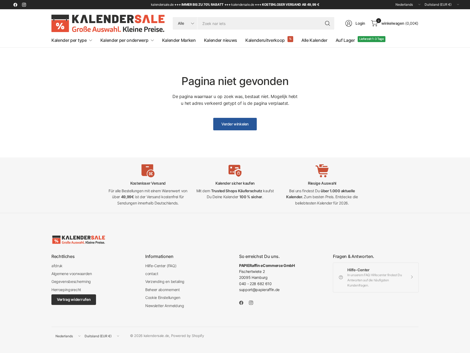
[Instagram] (24, 4)
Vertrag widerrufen (74, 299)
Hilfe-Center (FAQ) (160, 265)
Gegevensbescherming (71, 281)
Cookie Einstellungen (162, 297)
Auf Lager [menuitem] (345, 40)
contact (151, 273)
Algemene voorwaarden (71, 273)
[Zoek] (327, 23)
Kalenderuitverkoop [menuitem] (265, 40)
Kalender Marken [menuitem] (179, 40)
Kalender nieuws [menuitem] (220, 40)
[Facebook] (15, 4)
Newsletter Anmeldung (164, 305)
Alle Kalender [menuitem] (314, 40)
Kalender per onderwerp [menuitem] (124, 40)
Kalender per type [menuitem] (69, 40)
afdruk (57, 265)
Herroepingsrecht (66, 289)
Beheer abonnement (162, 289)
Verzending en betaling (164, 281)
